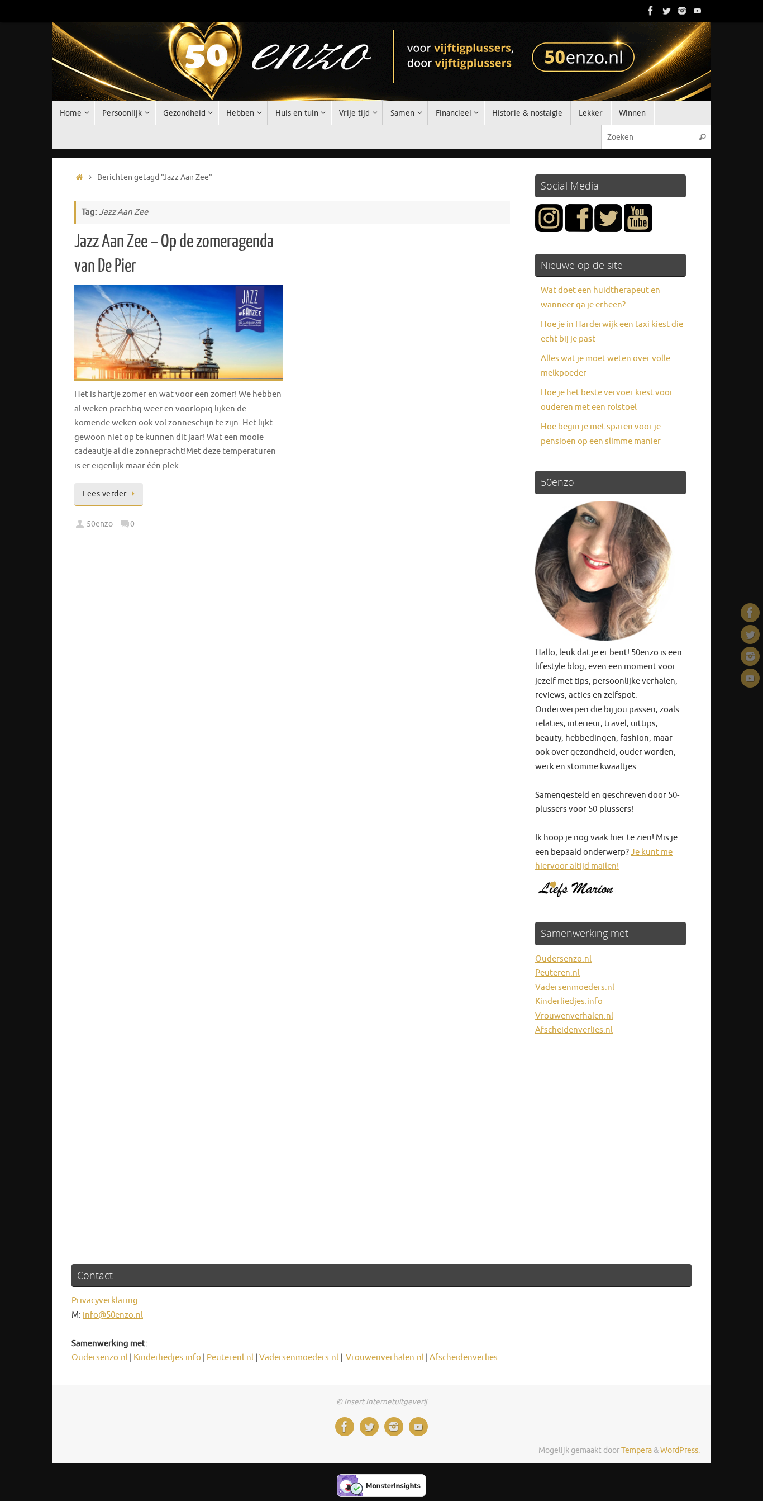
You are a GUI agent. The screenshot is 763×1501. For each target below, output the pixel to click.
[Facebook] (651, 10)
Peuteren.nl (557, 973)
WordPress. (680, 1450)
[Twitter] (666, 10)
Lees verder (105, 494)
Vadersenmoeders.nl (574, 987)
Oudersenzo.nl (563, 959)
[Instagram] (682, 10)
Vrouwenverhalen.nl (574, 1016)
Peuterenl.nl (230, 1357)
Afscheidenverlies (464, 1357)
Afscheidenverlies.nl (574, 1030)
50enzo (100, 524)
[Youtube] (697, 10)
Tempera (636, 1450)
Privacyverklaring (104, 1300)
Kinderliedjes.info (569, 1001)
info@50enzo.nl (113, 1315)
